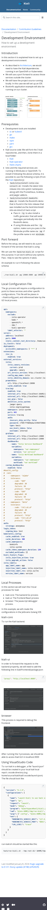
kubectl (18, 131)
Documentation (9, 29)
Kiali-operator (16, 161)
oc (11, 131)
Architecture (26, 65)
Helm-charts (15, 164)
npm (12, 140)
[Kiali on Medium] (13, 905)
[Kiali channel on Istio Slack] (3, 905)
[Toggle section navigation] (42, 17)
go (11, 134)
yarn (12, 143)
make (12, 137)
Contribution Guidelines (30, 29)
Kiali (11, 158)
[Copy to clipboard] (43, 273)
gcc (11, 146)
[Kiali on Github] (44, 905)
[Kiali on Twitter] (7, 905)
